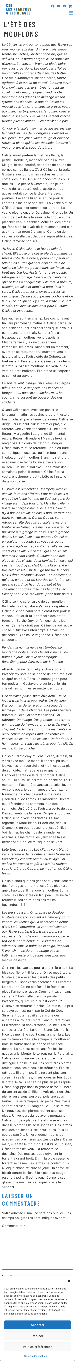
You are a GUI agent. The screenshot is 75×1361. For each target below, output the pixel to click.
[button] (69, 1281)
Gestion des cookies (35, 1355)
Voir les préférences (37, 1347)
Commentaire (13, 1225)
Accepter (37, 1325)
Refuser (37, 1336)
